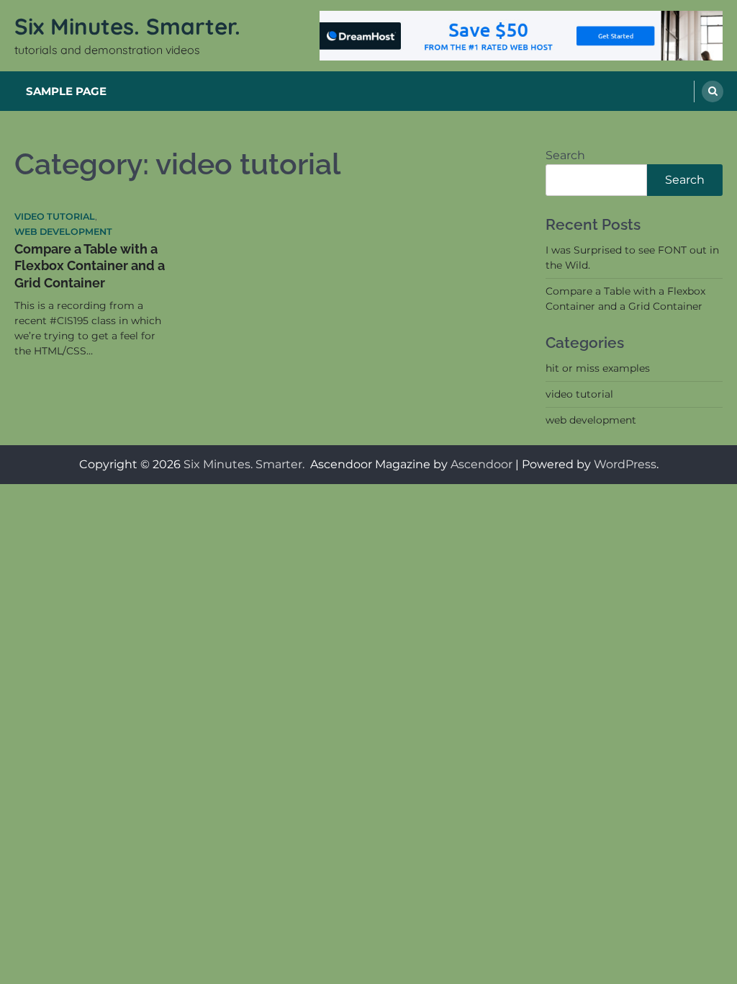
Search (565, 155)
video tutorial (54, 216)
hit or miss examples (598, 368)
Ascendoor (481, 464)
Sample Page (66, 91)
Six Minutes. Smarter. (130, 26)
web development (63, 231)
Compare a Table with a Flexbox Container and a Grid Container (89, 265)
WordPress (625, 464)
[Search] (712, 91)
